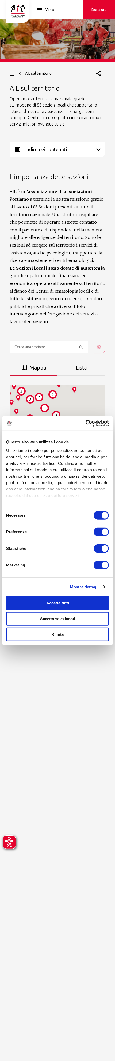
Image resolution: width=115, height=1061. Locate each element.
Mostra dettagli (84, 586)
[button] (16, 411)
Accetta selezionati (57, 618)
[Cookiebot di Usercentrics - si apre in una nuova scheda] (85, 423)
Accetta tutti (57, 603)
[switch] (101, 532)
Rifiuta (57, 634)
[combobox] (49, 347)
